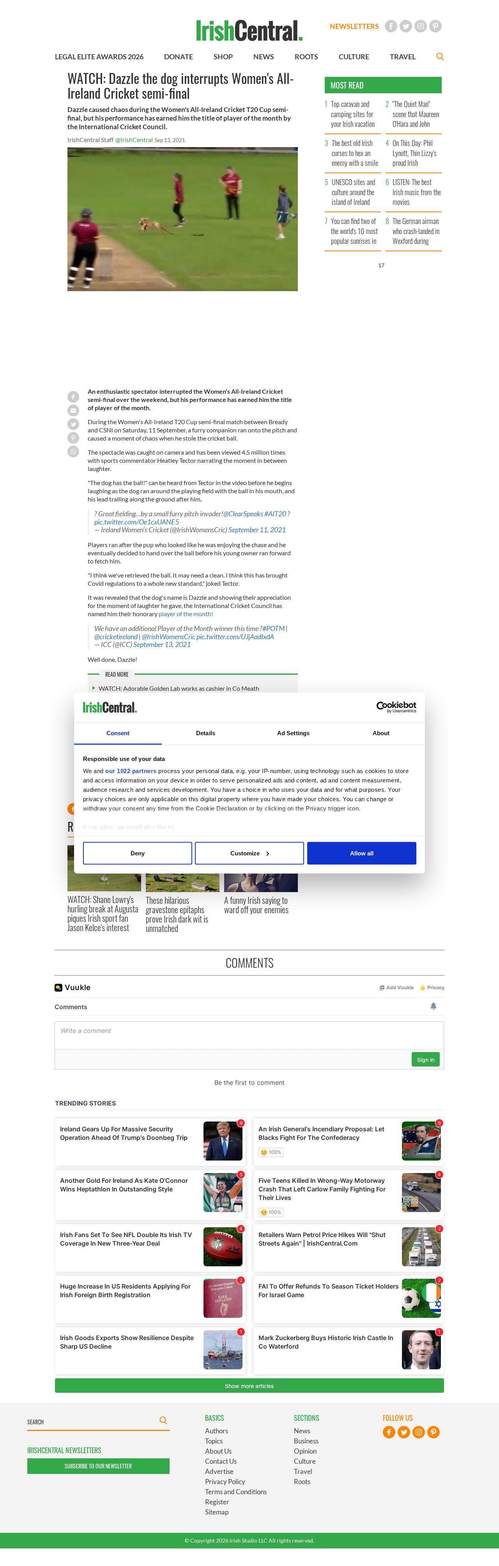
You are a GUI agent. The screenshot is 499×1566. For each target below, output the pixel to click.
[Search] (440, 57)
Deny (138, 853)
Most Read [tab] (347, 85)
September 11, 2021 (257, 530)
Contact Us (221, 1461)
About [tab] (381, 733)
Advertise (219, 1471)
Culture (305, 1461)
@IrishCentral (134, 139)
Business (306, 1441)
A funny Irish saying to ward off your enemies (256, 904)
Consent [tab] (118, 733)
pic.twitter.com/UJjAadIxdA (235, 637)
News (302, 1431)
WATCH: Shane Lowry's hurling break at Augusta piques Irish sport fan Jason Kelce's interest (102, 913)
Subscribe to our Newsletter (98, 1466)
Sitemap (216, 1512)
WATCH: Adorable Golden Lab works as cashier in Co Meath (179, 688)
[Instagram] (420, 26)
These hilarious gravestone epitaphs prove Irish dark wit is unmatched (177, 914)
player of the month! (185, 613)
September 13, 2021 (162, 644)
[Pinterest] (435, 26)
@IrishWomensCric (168, 637)
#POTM (273, 628)
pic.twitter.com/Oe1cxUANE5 (136, 522)
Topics (214, 1441)
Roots (302, 1481)
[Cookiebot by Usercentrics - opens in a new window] (382, 707)
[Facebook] (391, 26)
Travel (303, 1471)
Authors (216, 1431)
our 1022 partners (131, 771)
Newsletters (354, 26)
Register (217, 1502)
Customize (245, 853)
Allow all (361, 853)
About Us (218, 1451)
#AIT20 (275, 514)
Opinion (305, 1451)
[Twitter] (406, 26)
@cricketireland (116, 637)
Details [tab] (205, 733)
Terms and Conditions (236, 1492)
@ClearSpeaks (243, 514)
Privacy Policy (225, 1481)
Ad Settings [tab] (293, 733)
